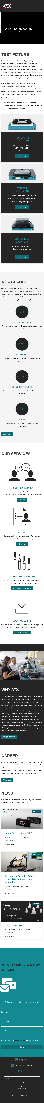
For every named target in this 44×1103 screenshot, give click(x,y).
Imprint (22, 1086)
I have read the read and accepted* (21, 1040)
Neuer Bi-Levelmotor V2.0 (18, 833)
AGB (22, 1083)
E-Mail (3, 1031)
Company (4, 1012)
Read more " (9, 840)
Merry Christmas (13, 925)
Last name (5, 1021)
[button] (22, 666)
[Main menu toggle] (39, 6)
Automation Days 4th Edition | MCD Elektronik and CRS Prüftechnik (20, 879)
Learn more (22, 156)
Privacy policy (22, 1089)
